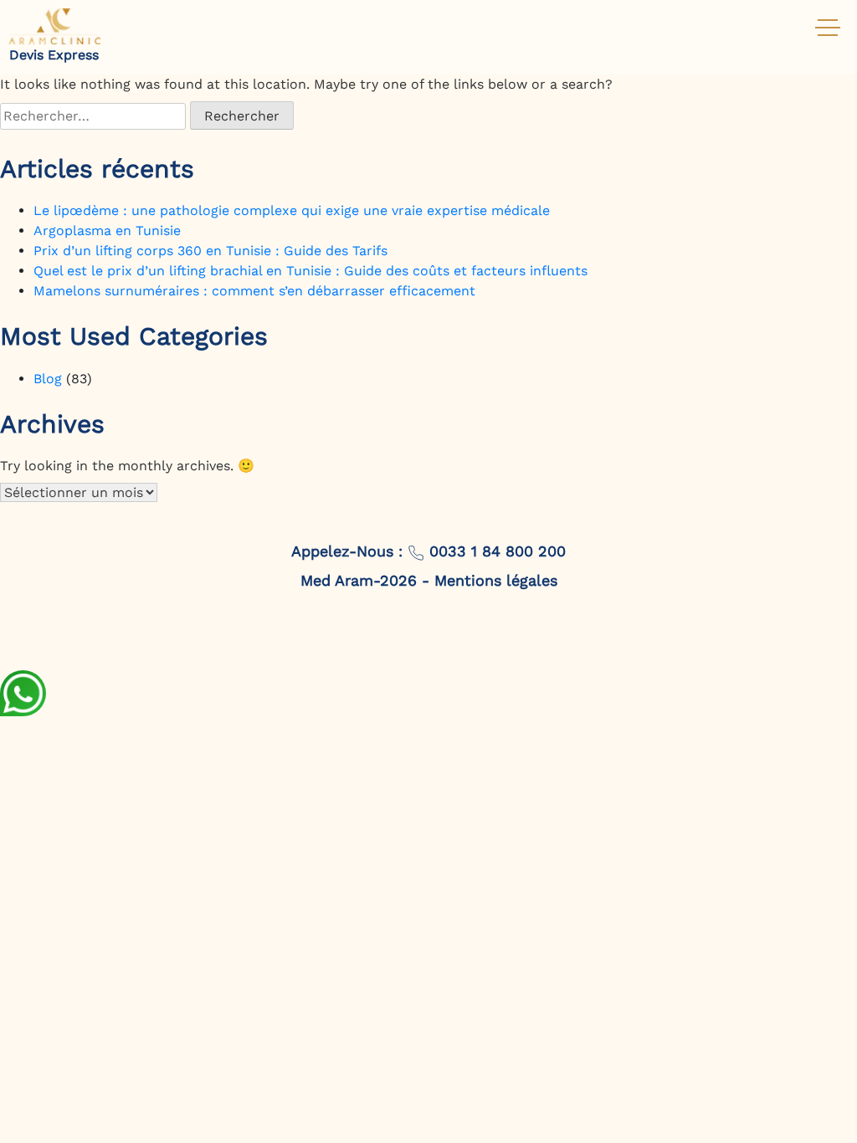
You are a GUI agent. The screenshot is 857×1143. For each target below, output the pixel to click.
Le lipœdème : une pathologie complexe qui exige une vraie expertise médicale (291, 210)
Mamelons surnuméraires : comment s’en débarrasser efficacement (254, 291)
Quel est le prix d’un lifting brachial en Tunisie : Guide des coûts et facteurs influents (310, 271)
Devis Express (54, 55)
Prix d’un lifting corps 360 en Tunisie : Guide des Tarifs (210, 251)
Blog (47, 379)
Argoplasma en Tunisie (107, 230)
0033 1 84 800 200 (495, 551)
